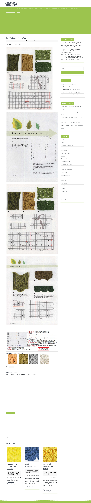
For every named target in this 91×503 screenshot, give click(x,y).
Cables (7, 8)
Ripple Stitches (55, 8)
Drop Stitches (64, 150)
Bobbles (31, 8)
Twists (18, 12)
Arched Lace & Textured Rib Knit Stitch (70, 94)
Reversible (63, 185)
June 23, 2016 (11, 40)
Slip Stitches (64, 8)
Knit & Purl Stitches (45, 8)
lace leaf (11, 366)
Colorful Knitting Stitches (67, 145)
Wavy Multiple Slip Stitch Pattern (72, 122)
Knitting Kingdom (11, 4)
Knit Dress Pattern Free (66, 164)
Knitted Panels (64, 172)
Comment (9, 377)
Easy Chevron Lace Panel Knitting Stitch (70, 92)
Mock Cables (64, 183)
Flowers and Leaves (73, 8)
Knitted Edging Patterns (21, 8)
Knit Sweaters (64, 166)
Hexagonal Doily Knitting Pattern (68, 84)
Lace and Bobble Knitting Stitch (49, 466)
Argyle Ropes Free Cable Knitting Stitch (70, 89)
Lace (12, 8)
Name (8, 396)
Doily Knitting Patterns (66, 147)
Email (8, 403)
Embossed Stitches (10, 12)
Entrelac (63, 156)
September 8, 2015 (13, 472)
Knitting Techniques (65, 175)
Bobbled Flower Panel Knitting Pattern (13, 466)
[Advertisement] (45, 23)
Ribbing (36, 8)
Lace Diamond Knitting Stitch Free (69, 86)
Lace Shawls (64, 180)
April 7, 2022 (47, 472)
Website (8, 410)
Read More (12, 483)
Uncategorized (64, 199)
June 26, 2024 (30, 470)
